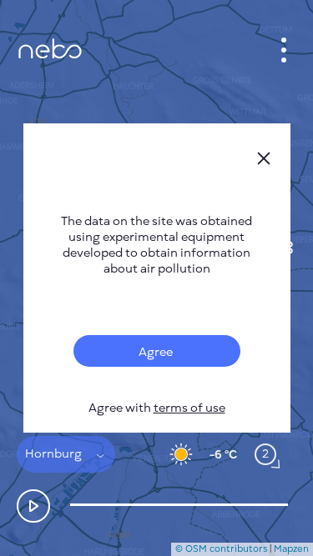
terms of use (189, 408)
